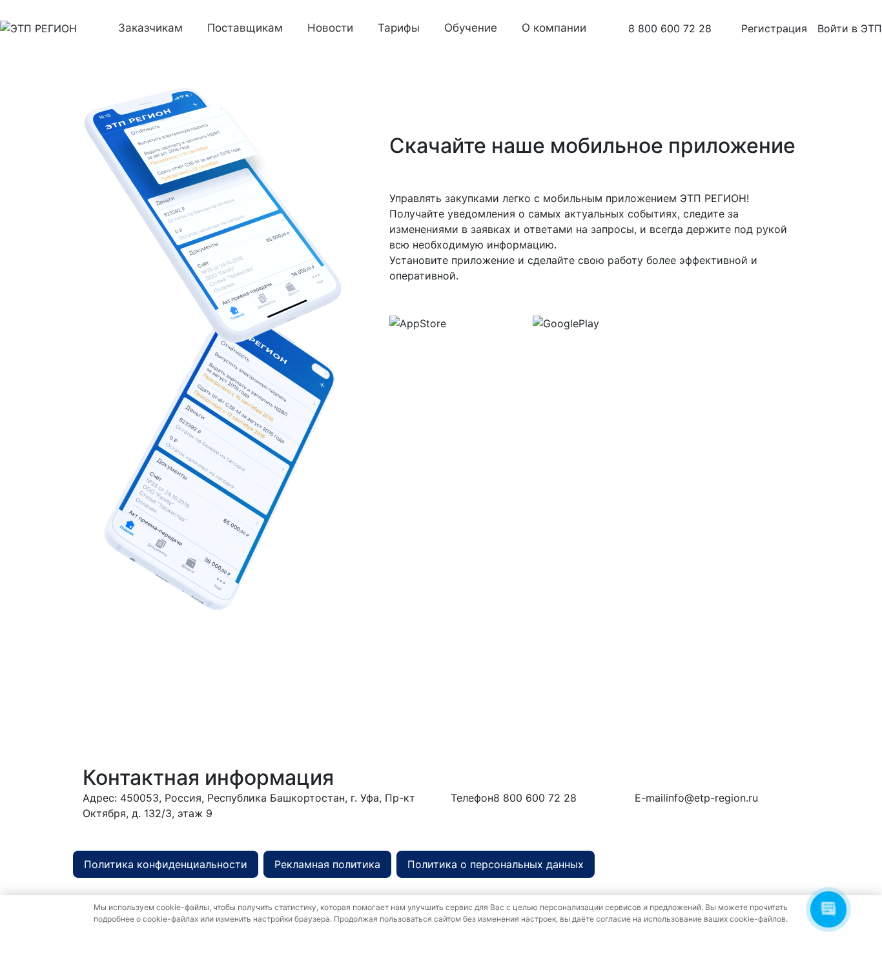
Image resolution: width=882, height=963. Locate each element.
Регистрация (774, 28)
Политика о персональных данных (495, 864)
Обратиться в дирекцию (316, 830)
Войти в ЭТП (849, 28)
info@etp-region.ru (712, 797)
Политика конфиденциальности (165, 864)
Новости (330, 27)
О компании (554, 27)
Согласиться (439, 943)
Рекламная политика (327, 864)
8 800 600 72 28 (670, 28)
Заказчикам (150, 27)
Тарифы (399, 27)
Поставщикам (245, 27)
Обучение (470, 27)
